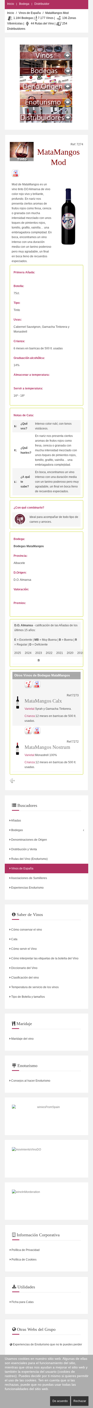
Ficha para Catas (22, 1302)
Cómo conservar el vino (26, 929)
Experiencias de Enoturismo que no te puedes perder (47, 1344)
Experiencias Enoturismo (27, 887)
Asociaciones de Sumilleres (28, 878)
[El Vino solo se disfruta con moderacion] (46, 1201)
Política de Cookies (23, 1259)
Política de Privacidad (25, 1250)
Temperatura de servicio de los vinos (34, 987)
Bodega (24, 4)
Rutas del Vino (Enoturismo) (29, 859)
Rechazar (79, 1401)
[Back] (12, 780)
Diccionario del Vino (23, 968)
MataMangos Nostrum (47, 747)
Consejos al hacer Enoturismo (30, 1080)
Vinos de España (30, 13)
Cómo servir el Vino (23, 948)
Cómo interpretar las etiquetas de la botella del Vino (44, 958)
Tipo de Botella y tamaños (27, 996)
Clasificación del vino (24, 977)
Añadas (15, 820)
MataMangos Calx (43, 701)
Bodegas (16, 830)
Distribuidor (41, 4)
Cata (13, 939)
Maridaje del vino (22, 1038)
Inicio (10, 4)
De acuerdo (60, 1401)
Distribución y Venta (23, 849)
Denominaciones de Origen (28, 839)
